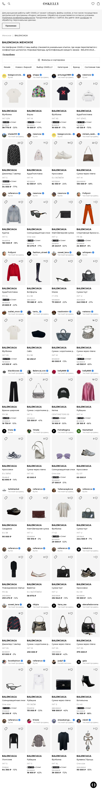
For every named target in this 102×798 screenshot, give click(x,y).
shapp (36, 75)
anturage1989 (64, 75)
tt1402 (36, 720)
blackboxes (13, 371)
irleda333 (12, 134)
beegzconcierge (15, 75)
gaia (84, 661)
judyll (60, 661)
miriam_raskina (89, 134)
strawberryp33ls (65, 720)
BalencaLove (39, 371)
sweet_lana (63, 252)
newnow (86, 75)
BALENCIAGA (9, 111)
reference (13, 193)
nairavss (86, 312)
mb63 (85, 720)
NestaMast (87, 430)
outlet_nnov (14, 312)
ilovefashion (14, 661)
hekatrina (87, 548)
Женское (6, 35)
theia (10, 430)
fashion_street (40, 252)
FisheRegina (64, 430)
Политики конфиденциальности (18, 17)
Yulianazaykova (65, 489)
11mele (36, 430)
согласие (84, 17)
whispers (87, 252)
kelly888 (62, 371)
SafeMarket (13, 489)
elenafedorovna (90, 604)
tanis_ (36, 312)
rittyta (36, 604)
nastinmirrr (63, 312)
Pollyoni (86, 193)
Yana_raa (62, 604)
